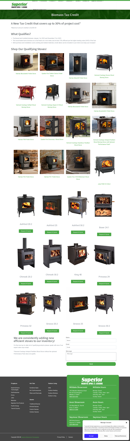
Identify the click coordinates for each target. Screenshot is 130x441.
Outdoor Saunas (34, 412)
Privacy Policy (61, 437)
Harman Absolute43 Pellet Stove (78, 106)
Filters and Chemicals (35, 393)
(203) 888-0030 (73, 424)
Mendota (13, 400)
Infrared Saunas (34, 406)
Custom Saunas (34, 409)
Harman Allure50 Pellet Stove (78, 78)
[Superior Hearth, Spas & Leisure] (19, 5)
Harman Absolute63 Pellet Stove (26, 73)
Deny (105, 436)
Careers (70, 437)
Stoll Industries (15, 392)
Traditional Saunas (35, 404)
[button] (126, 422)
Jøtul (12, 397)
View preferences (120, 436)
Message (69, 351)
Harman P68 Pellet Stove (26, 139)
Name (68, 337)
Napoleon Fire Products (17, 403)
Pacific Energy (15, 406)
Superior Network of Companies (30, 437)
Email (67, 344)
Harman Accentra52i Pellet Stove (104, 111)
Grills (49, 387)
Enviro (13, 395)
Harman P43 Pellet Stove (26, 177)
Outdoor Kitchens (53, 393)
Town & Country (15, 408)
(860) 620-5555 (73, 396)
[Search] (117, 11)
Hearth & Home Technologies (15, 388)
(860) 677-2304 (73, 409)
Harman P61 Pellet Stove (52, 177)
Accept (91, 436)
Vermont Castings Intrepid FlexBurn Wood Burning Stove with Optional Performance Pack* (104, 142)
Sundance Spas (34, 387)
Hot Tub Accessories (35, 390)
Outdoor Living (52, 396)
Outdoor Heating (52, 390)
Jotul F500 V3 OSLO (104, 184)
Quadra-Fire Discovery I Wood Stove (52, 139)
